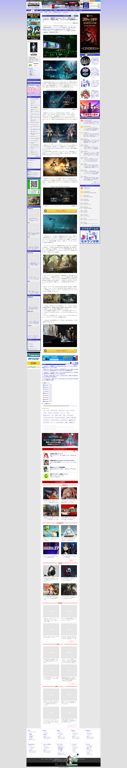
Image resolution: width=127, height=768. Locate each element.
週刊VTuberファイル (34, 109)
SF (52, 415)
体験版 (30, 74)
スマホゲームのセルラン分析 (35, 115)
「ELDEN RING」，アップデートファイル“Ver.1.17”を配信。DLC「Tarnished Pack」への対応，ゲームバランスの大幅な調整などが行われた (91, 147)
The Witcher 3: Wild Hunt (88, 208)
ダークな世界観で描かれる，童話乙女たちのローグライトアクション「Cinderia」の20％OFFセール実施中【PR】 (69, 579)
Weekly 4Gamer (33, 100)
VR (60, 10)
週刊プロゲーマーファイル (35, 105)
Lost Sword (85, 212)
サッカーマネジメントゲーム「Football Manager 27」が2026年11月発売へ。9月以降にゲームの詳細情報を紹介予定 (51, 556)
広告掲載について (32, 346)
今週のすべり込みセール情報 (35, 118)
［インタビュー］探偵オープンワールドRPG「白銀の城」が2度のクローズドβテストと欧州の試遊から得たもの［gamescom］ (33, 322)
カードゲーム (89, 749)
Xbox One (52, 29)
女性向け (55, 10)
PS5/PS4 (41, 10)
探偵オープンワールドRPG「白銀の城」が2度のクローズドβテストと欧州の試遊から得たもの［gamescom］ (69, 702)
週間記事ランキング (33, 160)
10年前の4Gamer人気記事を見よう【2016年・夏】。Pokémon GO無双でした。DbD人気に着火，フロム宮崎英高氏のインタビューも (33, 248)
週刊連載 (31, 737)
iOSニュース (60, 745)
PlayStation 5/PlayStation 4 (33, 174)
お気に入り (87, 0)
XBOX (37, 10)
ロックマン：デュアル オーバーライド (90, 219)
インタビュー (31, 735)
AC (70, 10)
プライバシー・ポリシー (64, 763)
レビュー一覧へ (72, 683)
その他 (88, 753)
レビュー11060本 (31, 7)
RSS (28, 0)
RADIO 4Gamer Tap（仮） (35, 122)
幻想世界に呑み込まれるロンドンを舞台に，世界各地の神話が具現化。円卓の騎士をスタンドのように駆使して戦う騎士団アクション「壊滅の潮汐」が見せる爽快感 (69, 679)
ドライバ (31, 167)
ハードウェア (65, 10)
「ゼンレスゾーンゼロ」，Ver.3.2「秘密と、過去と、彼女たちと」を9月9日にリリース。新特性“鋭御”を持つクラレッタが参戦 (69, 501)
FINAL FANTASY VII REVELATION (90, 192)
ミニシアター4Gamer (34, 140)
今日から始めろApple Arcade (35, 129)
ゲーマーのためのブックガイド (35, 127)
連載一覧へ (38, 156)
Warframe (34, 53)
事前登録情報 (60, 748)
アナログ (74, 10)
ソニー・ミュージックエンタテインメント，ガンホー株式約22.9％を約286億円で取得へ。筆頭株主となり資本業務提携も (91, 128)
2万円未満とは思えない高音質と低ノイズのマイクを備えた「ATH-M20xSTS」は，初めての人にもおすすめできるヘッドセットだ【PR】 (51, 580)
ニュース (31, 70)
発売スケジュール (47, 737)
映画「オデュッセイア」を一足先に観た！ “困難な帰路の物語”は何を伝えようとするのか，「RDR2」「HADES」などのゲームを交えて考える (33, 233)
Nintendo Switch (32, 176)
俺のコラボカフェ (33, 131)
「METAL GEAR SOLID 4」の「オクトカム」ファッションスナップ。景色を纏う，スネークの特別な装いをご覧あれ (33, 219)
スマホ (51, 10)
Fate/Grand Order (86, 200)
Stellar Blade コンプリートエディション (90, 223)
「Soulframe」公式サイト (61, 350)
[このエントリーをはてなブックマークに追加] (77, 16)
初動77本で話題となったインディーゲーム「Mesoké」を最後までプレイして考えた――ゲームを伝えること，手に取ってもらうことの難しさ (33, 292)
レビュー (31, 72)
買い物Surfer (33, 142)
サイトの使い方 (40, 0)
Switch (46, 10)
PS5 (72, 27)
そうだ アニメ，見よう (34, 124)
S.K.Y (72, 422)
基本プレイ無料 (58, 415)
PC (32, 10)
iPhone (45, 412)
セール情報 (60, 749)
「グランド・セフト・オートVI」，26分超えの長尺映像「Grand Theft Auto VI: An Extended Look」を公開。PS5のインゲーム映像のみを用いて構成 (91, 154)
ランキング (97, 0)
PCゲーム (30, 171)
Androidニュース (61, 746)
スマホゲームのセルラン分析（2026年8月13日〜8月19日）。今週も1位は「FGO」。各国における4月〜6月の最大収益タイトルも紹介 (69, 637)
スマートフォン (60, 744)
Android (50, 412)
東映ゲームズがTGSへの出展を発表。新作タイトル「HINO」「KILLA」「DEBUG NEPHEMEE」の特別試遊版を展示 (69, 539)
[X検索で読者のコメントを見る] (70, 15)
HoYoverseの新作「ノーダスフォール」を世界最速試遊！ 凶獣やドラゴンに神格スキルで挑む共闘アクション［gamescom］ (91, 141)
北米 (64, 415)
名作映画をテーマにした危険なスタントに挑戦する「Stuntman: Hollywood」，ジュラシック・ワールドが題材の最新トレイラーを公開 (51, 518)
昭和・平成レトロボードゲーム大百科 (35, 134)
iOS (64, 29)
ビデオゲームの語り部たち (35, 138)
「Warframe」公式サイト (61, 210)
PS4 (48, 29)
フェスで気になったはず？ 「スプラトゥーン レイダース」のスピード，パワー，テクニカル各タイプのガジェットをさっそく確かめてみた (33, 278)
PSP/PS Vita (88, 730)
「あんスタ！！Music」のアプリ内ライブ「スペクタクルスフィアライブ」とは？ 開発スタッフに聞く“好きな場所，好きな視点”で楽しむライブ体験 (33, 336)
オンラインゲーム (32, 731)
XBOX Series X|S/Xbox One (33, 172)
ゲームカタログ (90, 754)
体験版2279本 (37, 7)
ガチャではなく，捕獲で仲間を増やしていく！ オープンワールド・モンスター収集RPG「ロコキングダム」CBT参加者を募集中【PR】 (51, 598)
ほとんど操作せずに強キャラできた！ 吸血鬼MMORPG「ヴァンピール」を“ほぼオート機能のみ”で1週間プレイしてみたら (33, 264)
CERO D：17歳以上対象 (71, 417)
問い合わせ (46, 0)
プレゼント (31, 162)
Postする (73, 15)
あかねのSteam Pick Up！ (35, 154)
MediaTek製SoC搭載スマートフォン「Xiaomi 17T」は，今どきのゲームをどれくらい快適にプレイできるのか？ (51, 678)
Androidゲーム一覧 (61, 754)
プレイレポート (61, 733)
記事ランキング (32, 739)
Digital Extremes (32, 57)
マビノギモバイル (87, 215)
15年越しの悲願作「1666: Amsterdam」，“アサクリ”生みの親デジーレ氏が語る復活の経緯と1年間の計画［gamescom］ (69, 720)
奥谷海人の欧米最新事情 (35, 98)
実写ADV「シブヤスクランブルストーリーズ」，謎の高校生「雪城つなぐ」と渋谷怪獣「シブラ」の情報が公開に (69, 556)
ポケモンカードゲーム (87, 204)
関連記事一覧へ (76, 364)
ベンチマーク (74, 752)
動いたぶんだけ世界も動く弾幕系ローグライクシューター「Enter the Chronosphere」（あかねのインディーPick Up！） (69, 619)
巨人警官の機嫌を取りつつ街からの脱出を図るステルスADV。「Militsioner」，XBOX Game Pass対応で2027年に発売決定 (69, 518)
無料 (66, 422)
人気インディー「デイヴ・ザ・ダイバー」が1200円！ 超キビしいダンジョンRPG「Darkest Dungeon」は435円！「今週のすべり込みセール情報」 (51, 620)
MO (68, 412)
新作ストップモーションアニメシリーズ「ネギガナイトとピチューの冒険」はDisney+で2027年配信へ (51, 539)
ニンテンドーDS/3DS (47, 744)
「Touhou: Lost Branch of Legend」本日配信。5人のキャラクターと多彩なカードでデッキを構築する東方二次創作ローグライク (91, 166)
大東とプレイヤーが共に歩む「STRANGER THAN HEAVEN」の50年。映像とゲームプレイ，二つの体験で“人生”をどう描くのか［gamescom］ (33, 308)
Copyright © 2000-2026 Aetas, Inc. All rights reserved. (63, 765)
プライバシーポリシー (33, 341)
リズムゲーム (89, 752)
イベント (53, 422)
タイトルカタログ (47, 738)
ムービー (31, 75)
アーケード (88, 744)
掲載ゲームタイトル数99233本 (33, 6)
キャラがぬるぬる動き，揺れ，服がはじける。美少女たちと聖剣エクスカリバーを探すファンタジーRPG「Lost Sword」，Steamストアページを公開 (91, 122)
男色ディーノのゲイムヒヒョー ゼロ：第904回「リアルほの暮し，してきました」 (51, 637)
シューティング (90, 750)
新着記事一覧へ (72, 560)
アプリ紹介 (60, 750)
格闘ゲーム (89, 748)
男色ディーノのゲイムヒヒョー (35, 112)
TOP (29, 10)
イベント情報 (89, 746)
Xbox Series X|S (54, 410)
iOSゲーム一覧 (61, 753)
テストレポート (75, 746)
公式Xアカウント (33, 0)
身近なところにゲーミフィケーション (35, 147)
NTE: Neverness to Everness (88, 196)
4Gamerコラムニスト (34, 136)
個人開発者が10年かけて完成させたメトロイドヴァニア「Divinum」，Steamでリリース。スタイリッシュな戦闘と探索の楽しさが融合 (51, 501)
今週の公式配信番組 (34, 107)
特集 (30, 71)
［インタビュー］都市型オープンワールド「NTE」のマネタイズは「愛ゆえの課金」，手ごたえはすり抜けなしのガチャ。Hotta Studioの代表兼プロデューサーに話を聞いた (91, 160)
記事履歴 (92, 0)
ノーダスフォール (87, 188)
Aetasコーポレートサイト (34, 348)
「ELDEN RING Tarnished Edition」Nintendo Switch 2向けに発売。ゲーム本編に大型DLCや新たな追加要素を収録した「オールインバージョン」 (91, 179)
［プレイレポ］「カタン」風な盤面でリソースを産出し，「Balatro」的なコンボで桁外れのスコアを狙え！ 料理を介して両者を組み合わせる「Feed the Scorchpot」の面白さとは (69, 661)
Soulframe (45, 32)
